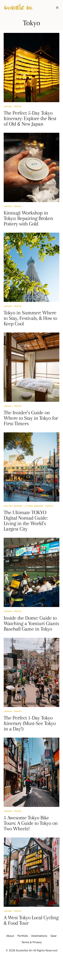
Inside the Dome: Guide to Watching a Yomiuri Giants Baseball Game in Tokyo (31, 623)
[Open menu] (57, 7)
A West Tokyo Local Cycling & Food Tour (31, 920)
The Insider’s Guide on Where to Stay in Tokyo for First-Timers (31, 418)
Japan (7, 106)
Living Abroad (34, 506)
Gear (53, 936)
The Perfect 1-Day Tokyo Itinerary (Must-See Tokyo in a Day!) (30, 723)
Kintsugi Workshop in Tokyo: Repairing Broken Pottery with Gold (28, 218)
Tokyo (18, 106)
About (10, 936)
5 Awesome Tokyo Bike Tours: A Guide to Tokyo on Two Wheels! (31, 823)
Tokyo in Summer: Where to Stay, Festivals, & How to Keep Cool (30, 318)
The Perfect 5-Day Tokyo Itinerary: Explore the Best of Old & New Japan (30, 118)
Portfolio (22, 936)
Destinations (39, 936)
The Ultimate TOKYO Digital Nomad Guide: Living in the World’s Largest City (26, 520)
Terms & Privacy (31, 942)
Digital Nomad (13, 506)
